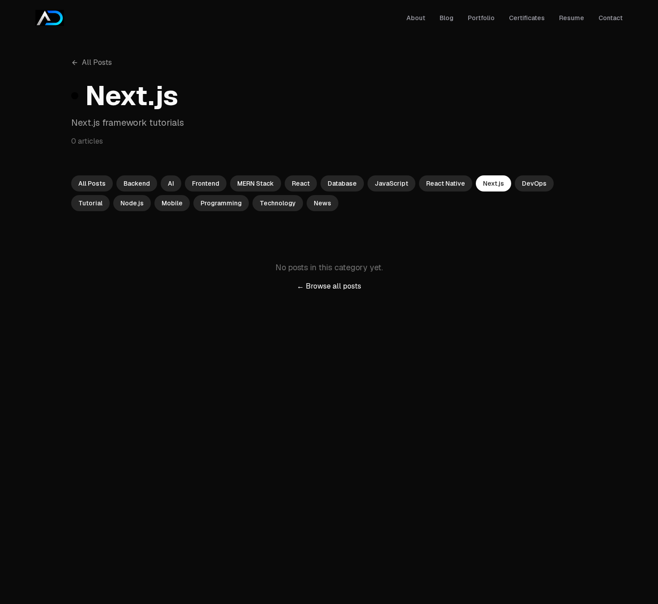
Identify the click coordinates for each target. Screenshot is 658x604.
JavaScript (391, 183)
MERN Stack (255, 183)
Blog (446, 18)
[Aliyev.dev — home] (49, 18)
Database (342, 183)
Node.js (132, 203)
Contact (610, 18)
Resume (571, 18)
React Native (445, 183)
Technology (278, 203)
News (322, 203)
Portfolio (481, 18)
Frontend (205, 183)
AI (171, 183)
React (301, 183)
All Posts (97, 62)
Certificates (527, 18)
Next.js (493, 183)
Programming (221, 203)
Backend (137, 183)
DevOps (534, 183)
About (415, 18)
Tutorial (90, 203)
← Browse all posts (329, 286)
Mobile (172, 203)
